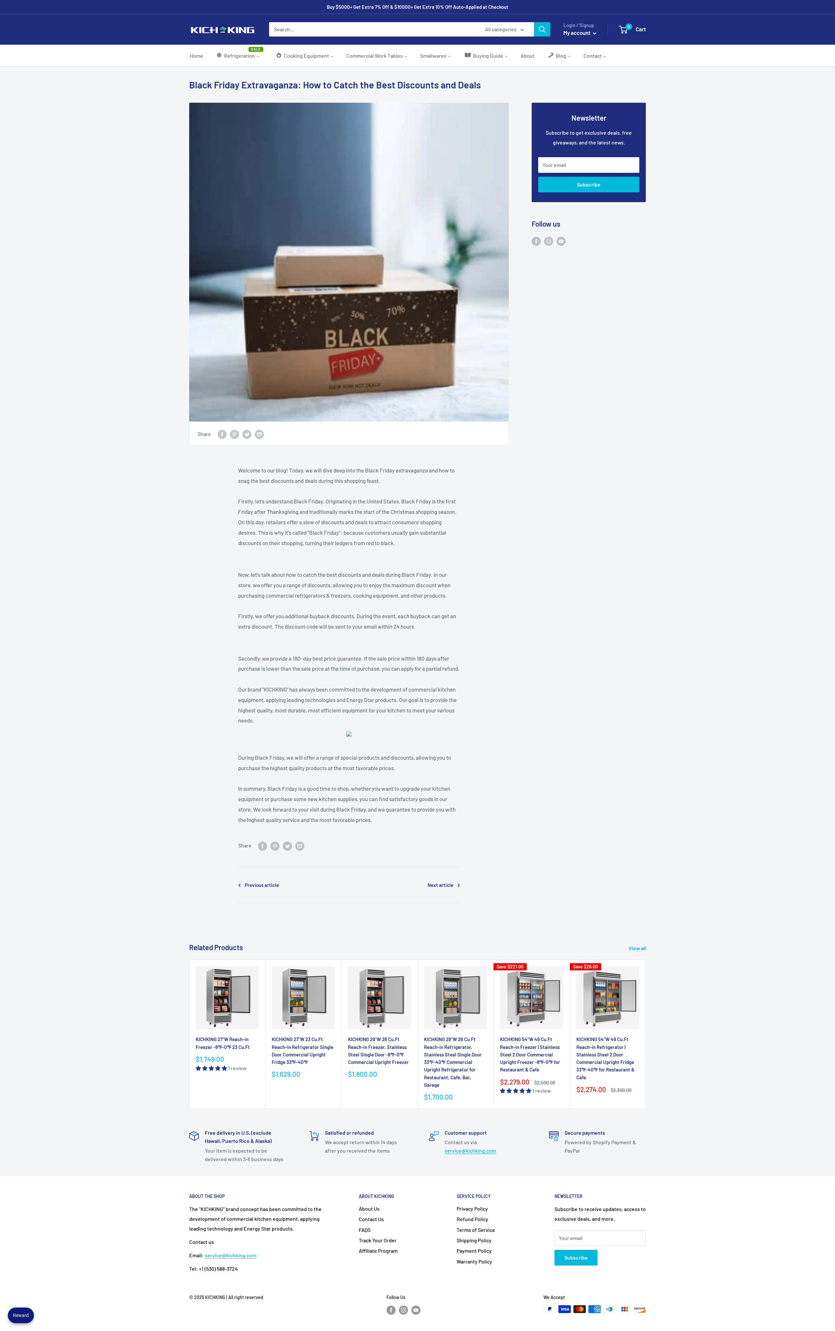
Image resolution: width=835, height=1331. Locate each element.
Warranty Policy (474, 1261)
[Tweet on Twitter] (246, 434)
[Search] (542, 29)
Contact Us (371, 1219)
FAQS (365, 1230)
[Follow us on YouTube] (561, 241)
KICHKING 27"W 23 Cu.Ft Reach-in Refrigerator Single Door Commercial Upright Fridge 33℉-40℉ (302, 1050)
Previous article (262, 885)
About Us (369, 1208)
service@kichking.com (470, 1150)
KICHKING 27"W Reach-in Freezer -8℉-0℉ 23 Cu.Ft (223, 1043)
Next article (440, 885)
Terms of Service (476, 1230)
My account (577, 32)
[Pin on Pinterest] (234, 434)
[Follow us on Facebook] (536, 241)
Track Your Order (378, 1240)
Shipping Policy (474, 1240)
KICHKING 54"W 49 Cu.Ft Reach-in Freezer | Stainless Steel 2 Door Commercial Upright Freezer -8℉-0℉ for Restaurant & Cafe (530, 1054)
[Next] (646, 1034)
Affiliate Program (378, 1251)
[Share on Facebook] (222, 434)
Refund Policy (472, 1219)
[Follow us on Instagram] (548, 241)
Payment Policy (474, 1251)
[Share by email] (259, 434)
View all (638, 948)
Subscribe (588, 184)
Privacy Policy (472, 1208)
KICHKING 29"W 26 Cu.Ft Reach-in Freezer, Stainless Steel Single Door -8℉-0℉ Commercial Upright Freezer (378, 1050)
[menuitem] (196, 55)
